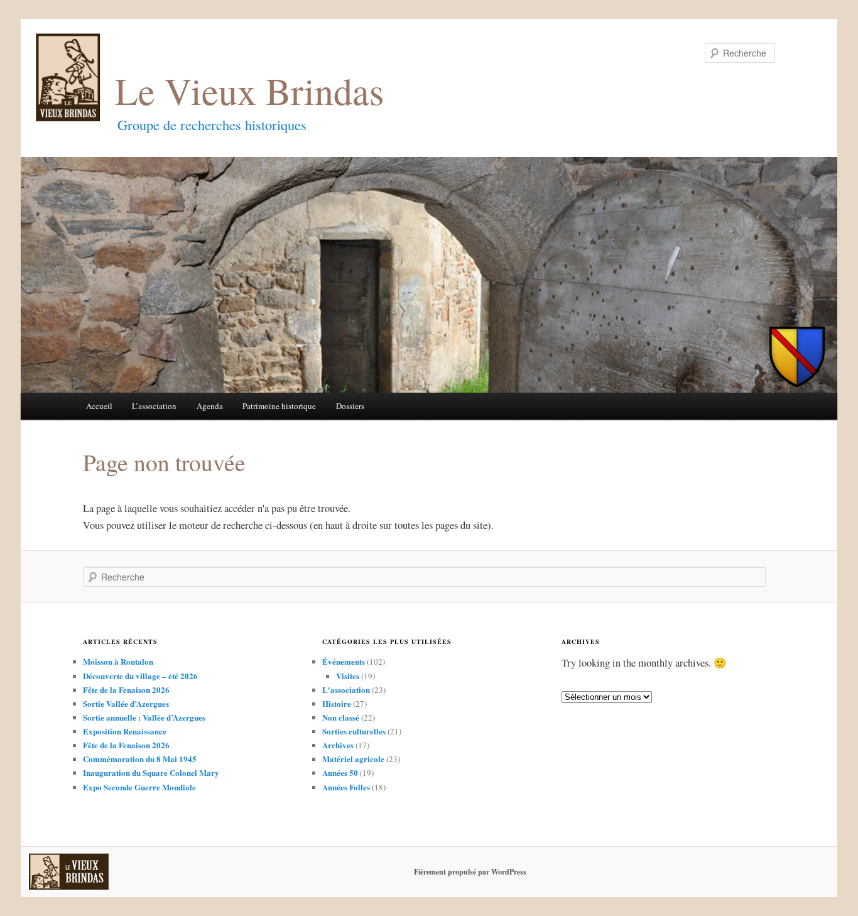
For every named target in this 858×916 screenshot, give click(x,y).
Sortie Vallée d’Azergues (126, 703)
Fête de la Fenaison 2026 (126, 689)
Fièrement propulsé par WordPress (470, 871)
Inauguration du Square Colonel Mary (151, 772)
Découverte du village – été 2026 (140, 676)
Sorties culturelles (354, 731)
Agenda (210, 406)
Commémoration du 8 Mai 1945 (140, 759)
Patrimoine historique (279, 406)
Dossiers (350, 406)
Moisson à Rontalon (118, 661)
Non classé (340, 717)
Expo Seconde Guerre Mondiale (139, 787)
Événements (343, 661)
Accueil (99, 406)
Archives (338, 745)
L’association (154, 406)
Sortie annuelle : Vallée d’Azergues (144, 717)
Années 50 (340, 772)
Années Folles (346, 787)
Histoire (336, 703)
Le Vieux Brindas (249, 90)
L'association (346, 689)
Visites (347, 676)
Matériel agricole (353, 759)
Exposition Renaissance (124, 731)
